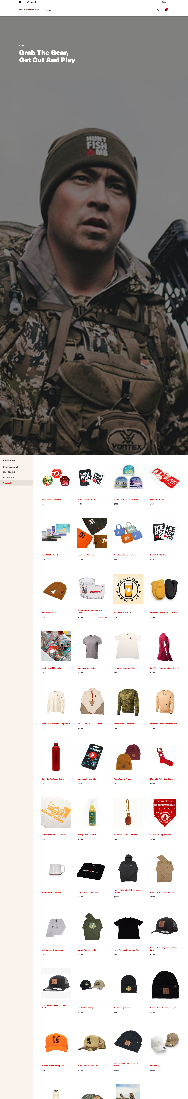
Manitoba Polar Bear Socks (161, 779)
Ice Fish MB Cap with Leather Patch (54, 1006)
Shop (48, 10)
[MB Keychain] (128, 811)
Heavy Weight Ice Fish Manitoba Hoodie (127, 891)
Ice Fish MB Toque (49, 613)
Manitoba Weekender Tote (125, 555)
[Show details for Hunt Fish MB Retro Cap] (92, 1041)
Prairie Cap (155, 1065)
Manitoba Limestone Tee (124, 668)
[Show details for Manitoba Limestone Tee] (128, 645)
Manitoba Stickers (157, 499)
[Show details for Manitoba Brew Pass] (128, 588)
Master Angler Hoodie (87, 950)
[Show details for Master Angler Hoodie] (92, 926)
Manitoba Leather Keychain (125, 834)
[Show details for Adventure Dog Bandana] (164, 811)
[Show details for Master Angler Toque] (128, 984)
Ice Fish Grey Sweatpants (52, 950)
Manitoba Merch (10, 466)
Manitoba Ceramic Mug (51, 892)
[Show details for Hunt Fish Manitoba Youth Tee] (128, 926)
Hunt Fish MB (9, 472)
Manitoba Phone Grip (87, 779)
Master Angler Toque (123, 1008)
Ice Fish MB (8, 477)
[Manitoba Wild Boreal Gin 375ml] (56, 645)
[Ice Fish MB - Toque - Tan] (56, 588)
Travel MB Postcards (50, 555)
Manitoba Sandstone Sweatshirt (163, 723)
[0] (166, 11)
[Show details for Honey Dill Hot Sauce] (92, 811)
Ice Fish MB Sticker (158, 555)
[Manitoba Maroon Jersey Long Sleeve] (164, 645)
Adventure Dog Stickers (52, 499)
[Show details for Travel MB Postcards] (56, 532)
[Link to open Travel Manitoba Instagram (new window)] (24, 2)
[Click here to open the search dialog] (158, 10)
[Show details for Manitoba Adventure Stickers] (128, 476)
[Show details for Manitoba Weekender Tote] (128, 532)
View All (7, 482)
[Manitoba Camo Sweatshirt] (128, 700)
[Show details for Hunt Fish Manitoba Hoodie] (164, 868)
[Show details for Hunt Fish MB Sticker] (92, 476)
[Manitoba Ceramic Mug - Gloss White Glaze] (56, 868)
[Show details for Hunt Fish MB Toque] (92, 532)
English (166, 2)
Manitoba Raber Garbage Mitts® (163, 613)
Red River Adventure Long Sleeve (164, 668)
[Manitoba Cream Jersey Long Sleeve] (56, 700)
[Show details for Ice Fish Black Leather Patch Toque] (128, 1040)
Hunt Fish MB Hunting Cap (53, 1065)
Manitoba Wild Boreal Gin (52, 668)
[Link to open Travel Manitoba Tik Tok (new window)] (36, 2)
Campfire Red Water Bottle (53, 779)
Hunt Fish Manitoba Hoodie (162, 892)
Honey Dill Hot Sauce (87, 834)
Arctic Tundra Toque (122, 779)
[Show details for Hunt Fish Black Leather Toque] (164, 984)
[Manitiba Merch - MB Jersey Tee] (92, 645)
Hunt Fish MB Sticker (86, 499)
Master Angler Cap (85, 1008)
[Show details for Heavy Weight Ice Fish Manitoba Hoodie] (128, 867)
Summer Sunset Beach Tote (53, 834)
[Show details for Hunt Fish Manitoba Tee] (92, 868)
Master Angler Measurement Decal (90, 611)
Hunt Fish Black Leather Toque (163, 1008)
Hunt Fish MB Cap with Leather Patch (163, 949)
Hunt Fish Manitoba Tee (88, 892)
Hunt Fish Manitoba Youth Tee (126, 950)
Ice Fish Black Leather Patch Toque (126, 1064)
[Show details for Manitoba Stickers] (164, 476)
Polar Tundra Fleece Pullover (90, 723)
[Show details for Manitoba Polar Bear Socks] (164, 756)
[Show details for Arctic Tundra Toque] (128, 756)
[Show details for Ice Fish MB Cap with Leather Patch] (56, 982)
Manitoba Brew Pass (122, 613)
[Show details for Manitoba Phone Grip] (92, 756)
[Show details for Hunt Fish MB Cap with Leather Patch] (164, 925)
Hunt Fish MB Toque (86, 555)
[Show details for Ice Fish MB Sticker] (164, 532)
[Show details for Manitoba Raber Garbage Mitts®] (164, 588)
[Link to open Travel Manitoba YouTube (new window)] (32, 2)
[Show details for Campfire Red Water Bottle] (56, 756)
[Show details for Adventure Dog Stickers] (56, 476)
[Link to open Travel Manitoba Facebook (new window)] (20, 2)
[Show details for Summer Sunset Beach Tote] (56, 811)
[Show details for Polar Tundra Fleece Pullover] (92, 700)
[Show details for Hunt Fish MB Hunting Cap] (56, 1041)
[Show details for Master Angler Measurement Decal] (92, 587)
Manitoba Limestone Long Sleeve (56, 723)
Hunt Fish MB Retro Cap (88, 1065)
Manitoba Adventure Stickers (126, 499)
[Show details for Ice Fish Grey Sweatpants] (56, 926)
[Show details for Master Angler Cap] (92, 984)
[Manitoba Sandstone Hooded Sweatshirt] (164, 700)
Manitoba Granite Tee (87, 668)
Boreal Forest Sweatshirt (124, 723)
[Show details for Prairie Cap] (164, 1041)
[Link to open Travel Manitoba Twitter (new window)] (28, 2)
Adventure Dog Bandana (160, 834)
